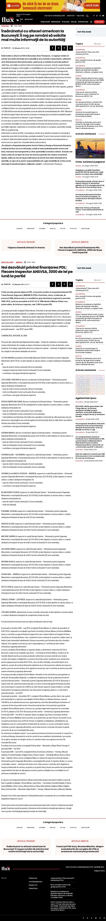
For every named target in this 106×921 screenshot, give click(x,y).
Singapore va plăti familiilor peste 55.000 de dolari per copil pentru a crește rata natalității (89, 172)
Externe (78, 120)
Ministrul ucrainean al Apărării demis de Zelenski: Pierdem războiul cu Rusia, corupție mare (89, 70)
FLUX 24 (7, 48)
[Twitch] (96, 918)
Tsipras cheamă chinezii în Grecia (26, 247)
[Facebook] (93, 15)
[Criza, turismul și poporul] (90, 148)
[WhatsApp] (70, 48)
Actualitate (80, 49)
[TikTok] (91, 918)
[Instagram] (97, 15)
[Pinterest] (64, 48)
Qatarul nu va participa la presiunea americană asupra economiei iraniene (87, 114)
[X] (100, 15)
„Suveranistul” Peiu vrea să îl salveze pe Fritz (87, 53)
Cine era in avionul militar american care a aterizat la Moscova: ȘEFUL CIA (87, 94)
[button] (87, 16)
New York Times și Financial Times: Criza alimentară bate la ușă (89, 210)
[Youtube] (103, 15)
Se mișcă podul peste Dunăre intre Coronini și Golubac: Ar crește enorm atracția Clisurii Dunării (88, 197)
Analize (78, 76)
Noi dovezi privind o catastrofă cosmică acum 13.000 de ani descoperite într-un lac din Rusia (89, 104)
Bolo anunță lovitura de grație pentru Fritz (88, 61)
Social (5, 26)
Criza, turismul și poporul (90, 161)
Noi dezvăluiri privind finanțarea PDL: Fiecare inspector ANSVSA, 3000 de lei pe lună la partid (80, 250)
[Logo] (7, 19)
